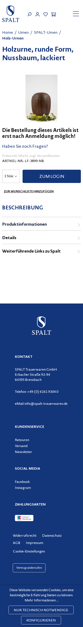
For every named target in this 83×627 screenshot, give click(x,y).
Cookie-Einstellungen (29, 551)
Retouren (22, 440)
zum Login (51, 177)
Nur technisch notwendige (41, 610)
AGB (16, 543)
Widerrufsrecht (24, 536)
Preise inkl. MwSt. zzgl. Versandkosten (31, 156)
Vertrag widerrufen (29, 568)
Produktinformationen (24, 224)
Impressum (34, 543)
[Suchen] (29, 13)
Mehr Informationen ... (41, 600)
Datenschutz (52, 536)
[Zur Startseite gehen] (10, 14)
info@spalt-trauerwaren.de (46, 404)
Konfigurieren (41, 620)
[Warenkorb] (54, 13)
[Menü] (76, 13)
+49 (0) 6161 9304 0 (42, 392)
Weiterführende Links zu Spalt (31, 251)
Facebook (22, 482)
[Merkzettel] (46, 13)
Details (9, 238)
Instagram (23, 488)
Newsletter (23, 452)
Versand (21, 446)
